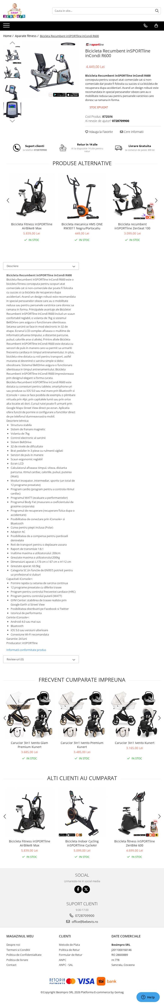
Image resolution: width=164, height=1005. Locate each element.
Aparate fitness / (27, 36)
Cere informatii (133, 132)
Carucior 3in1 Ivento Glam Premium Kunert (29, 745)
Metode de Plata (69, 945)
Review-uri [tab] (15, 659)
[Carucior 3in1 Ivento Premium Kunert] (82, 714)
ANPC (62, 960)
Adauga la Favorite (100, 132)
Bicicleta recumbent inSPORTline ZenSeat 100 (132, 226)
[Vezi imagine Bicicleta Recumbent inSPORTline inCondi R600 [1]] (12, 73)
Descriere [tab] (12, 266)
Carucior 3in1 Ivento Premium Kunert (82, 745)
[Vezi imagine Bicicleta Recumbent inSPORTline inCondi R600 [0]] (12, 55)
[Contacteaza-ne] (145, 25)
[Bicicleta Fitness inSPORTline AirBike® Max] (32, 197)
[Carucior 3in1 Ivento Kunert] (134, 714)
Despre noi (13, 945)
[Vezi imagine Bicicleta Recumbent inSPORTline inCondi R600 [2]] (12, 91)
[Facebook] (78, 889)
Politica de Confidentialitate (23, 955)
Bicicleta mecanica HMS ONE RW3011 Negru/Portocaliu (82, 226)
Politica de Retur (69, 950)
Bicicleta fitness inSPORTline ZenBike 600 (134, 843)
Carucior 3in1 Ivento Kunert (134, 743)
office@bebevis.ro (84, 921)
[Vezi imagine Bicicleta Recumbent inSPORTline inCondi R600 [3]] (12, 109)
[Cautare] (157, 10)
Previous (12, 43)
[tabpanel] (51, 69)
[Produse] (7, 27)
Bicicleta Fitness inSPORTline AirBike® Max (31, 226)
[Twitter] (86, 889)
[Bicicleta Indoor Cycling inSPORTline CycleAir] (82, 813)
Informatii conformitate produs (26, 650)
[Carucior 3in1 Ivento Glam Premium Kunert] (29, 714)
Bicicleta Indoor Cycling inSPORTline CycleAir (82, 843)
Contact (11, 965)
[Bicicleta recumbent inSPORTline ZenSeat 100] (132, 197)
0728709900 (84, 915)
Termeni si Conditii (18, 950)
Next (12, 120)
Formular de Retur (70, 955)
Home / (8, 36)
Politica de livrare (17, 960)
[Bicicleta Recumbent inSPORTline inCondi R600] (51, 69)
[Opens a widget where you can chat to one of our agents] (148, 997)
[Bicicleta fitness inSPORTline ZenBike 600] (134, 813)
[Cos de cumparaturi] (156, 25)
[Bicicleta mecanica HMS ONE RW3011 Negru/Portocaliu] (82, 197)
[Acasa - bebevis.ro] (24, 10)
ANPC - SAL (66, 965)
